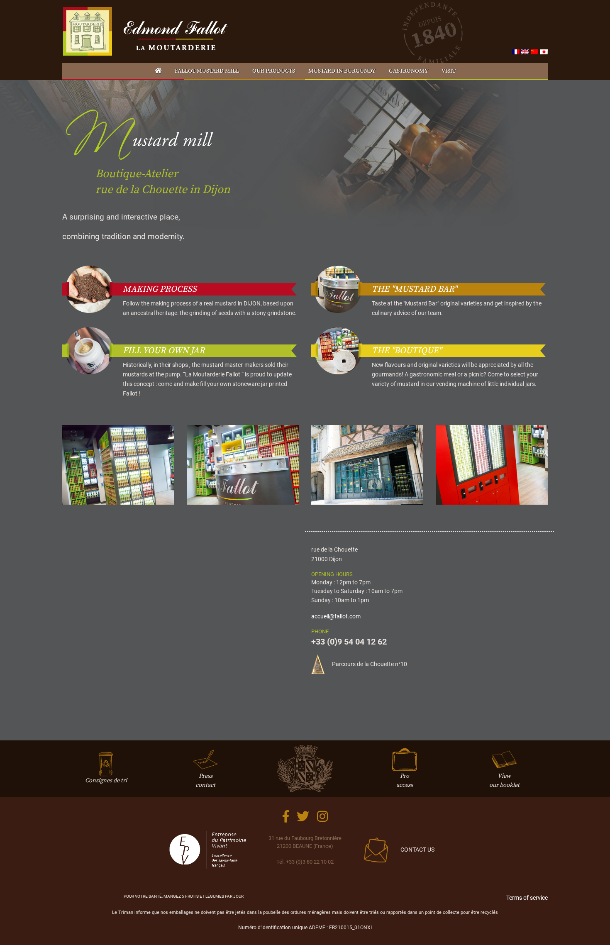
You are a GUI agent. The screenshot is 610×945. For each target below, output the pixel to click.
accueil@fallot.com (336, 616)
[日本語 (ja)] (544, 51)
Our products (273, 71)
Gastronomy (408, 71)
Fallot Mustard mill (207, 71)
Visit (449, 71)
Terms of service (527, 897)
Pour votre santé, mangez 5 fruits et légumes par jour (184, 896)
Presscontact (205, 780)
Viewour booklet (504, 780)
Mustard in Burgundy (342, 71)
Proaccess (404, 780)
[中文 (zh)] (534, 51)
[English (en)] (525, 51)
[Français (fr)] (516, 51)
